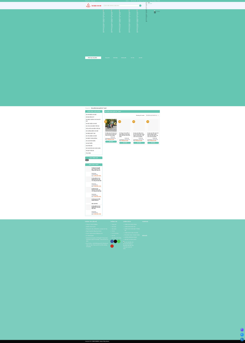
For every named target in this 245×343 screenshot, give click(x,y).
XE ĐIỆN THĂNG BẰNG (91, 138)
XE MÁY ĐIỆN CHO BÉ (91, 123)
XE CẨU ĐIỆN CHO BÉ (91, 135)
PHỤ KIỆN (88, 153)
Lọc (87, 160)
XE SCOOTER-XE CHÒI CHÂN (93, 148)
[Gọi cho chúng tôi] (118, 241)
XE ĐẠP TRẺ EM (90, 150)
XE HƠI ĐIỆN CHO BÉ (91, 114)
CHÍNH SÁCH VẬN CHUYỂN (131, 232)
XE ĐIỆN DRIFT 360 (90, 133)
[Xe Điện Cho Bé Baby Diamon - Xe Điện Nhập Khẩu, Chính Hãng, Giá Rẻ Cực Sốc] (93, 5)
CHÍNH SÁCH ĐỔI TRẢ (129, 226)
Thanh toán (93, 0)
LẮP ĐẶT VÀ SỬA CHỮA (130, 239)
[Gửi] (140, 6)
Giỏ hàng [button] (111, 141)
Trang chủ (87, 108)
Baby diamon (106, 341)
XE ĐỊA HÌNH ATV (90, 117)
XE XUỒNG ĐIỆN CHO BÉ (92, 130)
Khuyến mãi (87, 0)
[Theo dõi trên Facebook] (112, 241)
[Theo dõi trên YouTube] (112, 246)
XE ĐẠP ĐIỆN (89, 143)
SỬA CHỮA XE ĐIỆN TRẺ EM (93, 128)
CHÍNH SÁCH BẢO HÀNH (130, 224)
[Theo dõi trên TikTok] (115, 241)
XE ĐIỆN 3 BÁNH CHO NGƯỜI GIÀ (93, 120)
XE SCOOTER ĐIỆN (90, 140)
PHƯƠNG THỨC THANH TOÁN (132, 235)
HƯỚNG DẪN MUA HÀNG (130, 237)
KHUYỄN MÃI (89, 145)
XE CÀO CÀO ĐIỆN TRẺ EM (92, 126)
